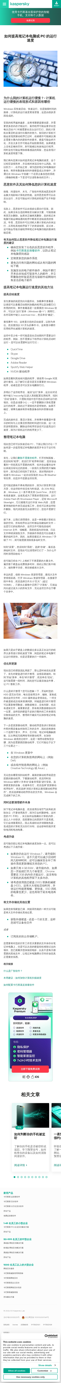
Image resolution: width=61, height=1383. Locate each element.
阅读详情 (19, 1165)
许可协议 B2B (47, 1324)
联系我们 (6, 1332)
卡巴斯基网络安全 (11, 1278)
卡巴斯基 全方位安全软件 (14, 1206)
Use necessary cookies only (30, 1377)
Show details (45, 1365)
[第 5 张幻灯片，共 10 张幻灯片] (28, 1177)
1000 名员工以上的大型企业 (19, 1264)
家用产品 (8, 1193)
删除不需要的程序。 (28, 458)
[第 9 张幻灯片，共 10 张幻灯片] (43, 1177)
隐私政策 (6, 1324)
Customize (42, 1371)
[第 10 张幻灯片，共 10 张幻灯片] (46, 1177)
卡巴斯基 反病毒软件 (12, 1197)
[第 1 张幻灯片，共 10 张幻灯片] (14, 1177)
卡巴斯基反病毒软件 (28, 250)
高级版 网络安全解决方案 (14, 1252)
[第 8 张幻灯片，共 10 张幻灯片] (39, 1177)
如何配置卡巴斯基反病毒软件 (19, 984)
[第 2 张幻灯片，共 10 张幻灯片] (18, 1177)
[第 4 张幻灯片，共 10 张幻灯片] (25, 1177)
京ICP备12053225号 (12, 1317)
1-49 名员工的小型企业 (16, 1223)
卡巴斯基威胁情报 (11, 1292)
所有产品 (7, 1211)
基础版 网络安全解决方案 (14, 1243)
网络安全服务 (9, 1269)
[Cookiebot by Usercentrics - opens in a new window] (45, 1336)
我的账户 (56, 5)
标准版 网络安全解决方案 (14, 1248)
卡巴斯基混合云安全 (12, 1283)
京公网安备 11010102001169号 (37, 1317)
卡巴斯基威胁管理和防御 (13, 1273)
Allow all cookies (16, 1371)
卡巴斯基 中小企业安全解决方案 (16, 1227)
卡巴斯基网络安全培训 (12, 1287)
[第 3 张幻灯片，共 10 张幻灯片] (21, 1177)
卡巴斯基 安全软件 (11, 1201)
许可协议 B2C (35, 1324)
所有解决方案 (9, 1297)
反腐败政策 (24, 1324)
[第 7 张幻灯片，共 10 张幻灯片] (36, 1177)
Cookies (15, 1324)
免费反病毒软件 (10, 1216)
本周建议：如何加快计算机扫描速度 (22, 977)
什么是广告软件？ (13, 970)
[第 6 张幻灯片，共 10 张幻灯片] (32, 1177)
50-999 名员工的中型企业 (18, 1239)
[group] (30, 1137)
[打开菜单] (4, 4)
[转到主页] (19, 4)
